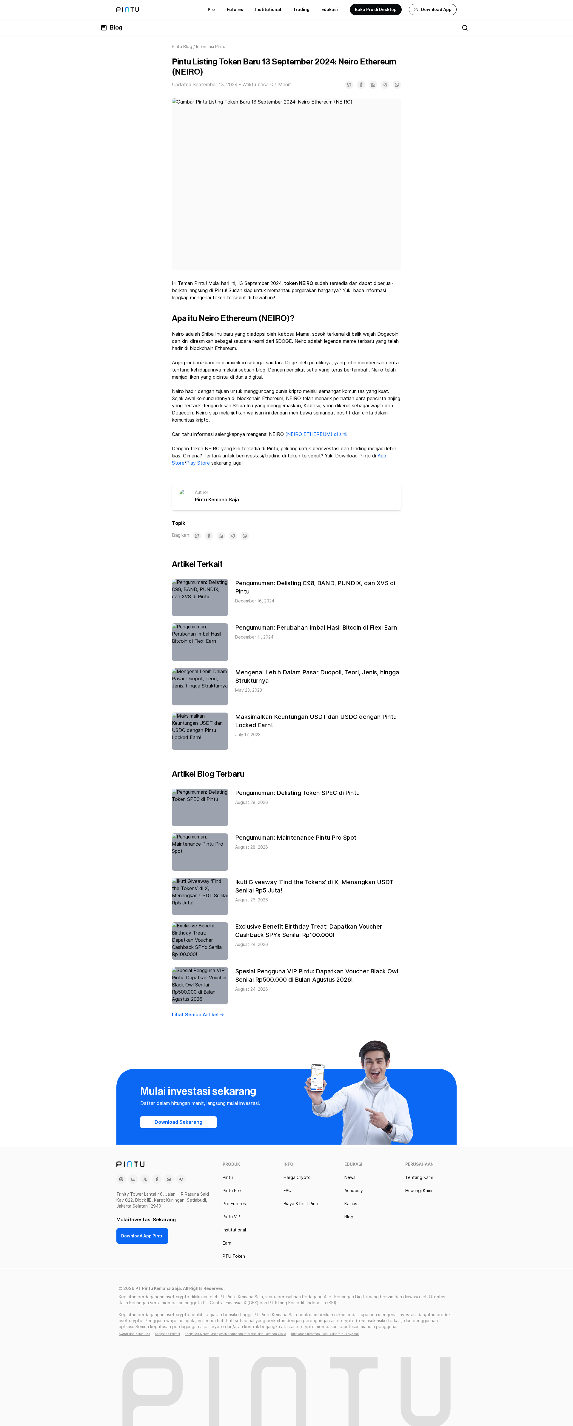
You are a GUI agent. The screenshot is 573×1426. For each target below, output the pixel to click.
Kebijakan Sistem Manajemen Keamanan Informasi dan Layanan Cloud (235, 1334)
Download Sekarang (178, 1122)
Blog (116, 28)
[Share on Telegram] (385, 85)
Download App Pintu (142, 1236)
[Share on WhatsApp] (397, 85)
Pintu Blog (182, 46)
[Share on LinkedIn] (373, 85)
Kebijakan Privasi (167, 1334)
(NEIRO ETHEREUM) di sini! (316, 434)
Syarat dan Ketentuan (134, 1334)
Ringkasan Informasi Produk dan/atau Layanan (325, 1334)
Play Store (198, 463)
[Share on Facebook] (361, 85)
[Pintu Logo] (127, 9)
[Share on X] (349, 85)
